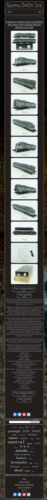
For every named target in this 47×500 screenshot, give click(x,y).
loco (33, 427)
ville (30, 463)
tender (38, 443)
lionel (36, 431)
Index (24, 479)
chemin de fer (26, 467)
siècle (15, 427)
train (27, 470)
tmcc (31, 458)
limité (32, 439)
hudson (21, 458)
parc (38, 438)
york (25, 431)
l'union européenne (22, 454)
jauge (14, 435)
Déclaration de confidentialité (24, 485)
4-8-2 (36, 463)
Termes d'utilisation (24, 488)
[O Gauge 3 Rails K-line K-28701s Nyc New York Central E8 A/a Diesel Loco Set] (24, 41)
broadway (32, 434)
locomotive (19, 462)
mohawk (21, 427)
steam (35, 466)
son (33, 471)
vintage (29, 444)
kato (31, 452)
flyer (27, 427)
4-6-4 (24, 446)
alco (34, 455)
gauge (33, 447)
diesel (18, 470)
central (16, 442)
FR (26, 490)
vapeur (13, 438)
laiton (16, 447)
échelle (22, 451)
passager (15, 466)
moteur (24, 438)
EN (23, 490)
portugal (14, 431)
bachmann (22, 435)
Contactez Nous (24, 482)
